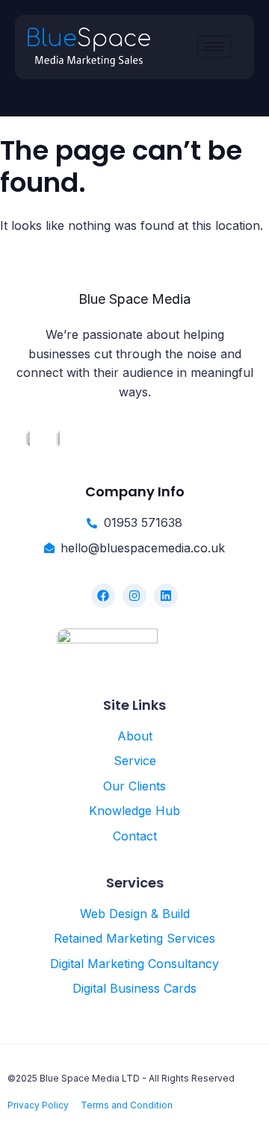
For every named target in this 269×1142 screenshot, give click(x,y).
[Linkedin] (166, 596)
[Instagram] (134, 596)
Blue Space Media (134, 299)
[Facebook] (103, 596)
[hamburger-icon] (214, 46)
